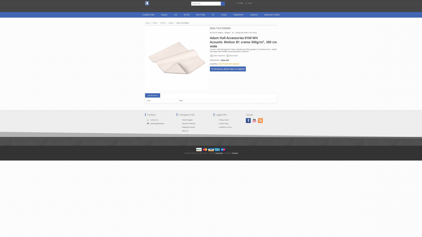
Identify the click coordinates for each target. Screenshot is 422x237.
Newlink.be (235, 153)
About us (185, 131)
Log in (250, 3)
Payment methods (188, 123)
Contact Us (154, 120)
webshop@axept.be (157, 123)
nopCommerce (219, 153)
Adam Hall (225, 60)
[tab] (152, 95)
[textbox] (206, 4)
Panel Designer (187, 120)
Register (240, 3)
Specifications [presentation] (152, 95)
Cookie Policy (223, 123)
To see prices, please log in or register (228, 69)
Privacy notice (224, 120)
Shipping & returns (188, 127)
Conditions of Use (225, 127)
